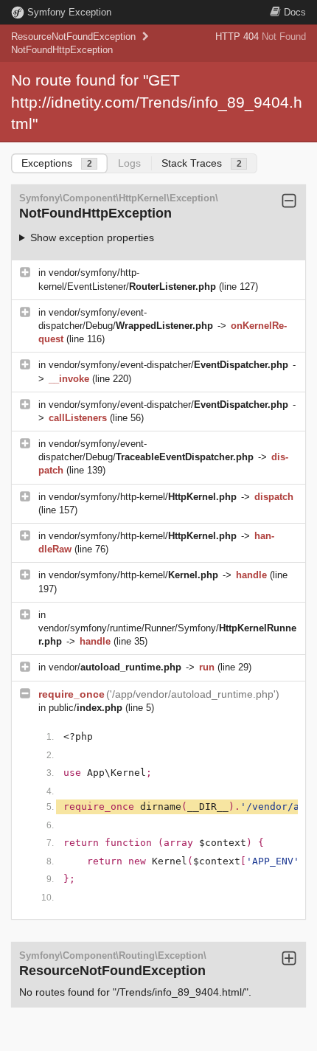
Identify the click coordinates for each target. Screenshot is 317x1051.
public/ (85, 707)
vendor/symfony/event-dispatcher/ (168, 364)
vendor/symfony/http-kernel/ (143, 496)
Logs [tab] (129, 163)
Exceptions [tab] (56, 163)
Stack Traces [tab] (201, 163)
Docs (295, 12)
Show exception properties (92, 237)
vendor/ (115, 667)
